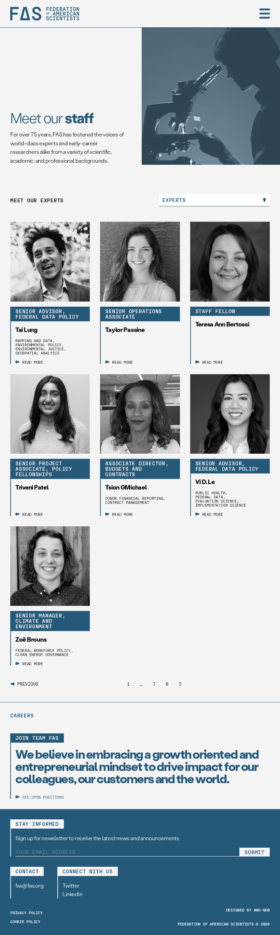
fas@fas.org (29, 885)
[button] (265, 14)
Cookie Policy (25, 921)
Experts (173, 199)
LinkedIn (72, 893)
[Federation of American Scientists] (44, 13)
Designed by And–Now (248, 909)
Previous (27, 684)
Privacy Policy (26, 912)
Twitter (70, 885)
